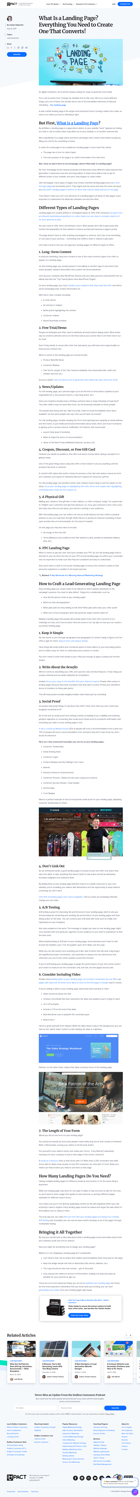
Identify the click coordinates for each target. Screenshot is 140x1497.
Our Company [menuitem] (127, 1427)
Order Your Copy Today (79, 1315)
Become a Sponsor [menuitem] (41, 1442)
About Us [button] (125, 1424)
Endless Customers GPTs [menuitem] (16, 1448)
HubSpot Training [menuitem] (99, 1445)
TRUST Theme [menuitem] (98, 1458)
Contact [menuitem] (125, 1449)
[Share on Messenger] (19, 48)
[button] (119, 1482)
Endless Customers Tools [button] (16, 1442)
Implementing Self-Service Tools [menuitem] (74, 1446)
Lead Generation (13, 38)
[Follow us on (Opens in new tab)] (76, 1478)
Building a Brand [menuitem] (68, 1456)
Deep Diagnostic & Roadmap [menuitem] (104, 1430)
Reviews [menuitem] (125, 1440)
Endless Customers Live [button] (43, 1436)
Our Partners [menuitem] (126, 1443)
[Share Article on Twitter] (15, 48)
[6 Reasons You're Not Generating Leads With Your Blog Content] (54, 1349)
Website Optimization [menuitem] (101, 1452)
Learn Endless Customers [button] (17, 1424)
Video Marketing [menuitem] (68, 1440)
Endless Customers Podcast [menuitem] (45, 1427)
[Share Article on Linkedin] (9, 47)
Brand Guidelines (23, 1491)
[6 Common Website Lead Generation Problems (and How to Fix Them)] (118, 1349)
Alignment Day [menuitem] (98, 1442)
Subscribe (16, 54)
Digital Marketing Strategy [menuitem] (72, 1427)
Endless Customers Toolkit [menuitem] (17, 1452)
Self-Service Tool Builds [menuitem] (102, 1461)
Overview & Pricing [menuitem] (100, 1427)
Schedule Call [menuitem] (125, 4)
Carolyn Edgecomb (16, 25)
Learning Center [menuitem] (13, 1437)
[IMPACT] (12, 4)
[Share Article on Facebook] (12, 47)
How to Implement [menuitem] (14, 1430)
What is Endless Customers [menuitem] (17, 1427)
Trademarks (34, 1491)
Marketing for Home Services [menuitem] (73, 1459)
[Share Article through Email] (27, 47)
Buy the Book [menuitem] (12, 1433)
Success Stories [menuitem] (99, 1433)
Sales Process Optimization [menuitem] (72, 1430)
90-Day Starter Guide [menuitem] (15, 1445)
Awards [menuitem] (124, 1437)
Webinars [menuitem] (37, 1430)
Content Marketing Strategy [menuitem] (72, 1437)
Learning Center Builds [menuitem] (101, 1455)
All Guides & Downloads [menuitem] (16, 1455)
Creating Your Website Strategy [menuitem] (74, 1443)
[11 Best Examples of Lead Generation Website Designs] (86, 1349)
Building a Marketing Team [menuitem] (72, 1449)
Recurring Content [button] (41, 1424)
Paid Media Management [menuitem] (102, 1464)
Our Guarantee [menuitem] (127, 1430)
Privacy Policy (109, 1414)
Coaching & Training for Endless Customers (26, 4)
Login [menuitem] (114, 4)
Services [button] (96, 1439)
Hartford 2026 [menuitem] (39, 1439)
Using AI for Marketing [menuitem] (70, 1433)
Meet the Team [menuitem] (127, 1433)
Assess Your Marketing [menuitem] (71, 1462)
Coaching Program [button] (100, 1424)
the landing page (58, 105)
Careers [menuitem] (125, 1446)
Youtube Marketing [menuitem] (69, 1452)
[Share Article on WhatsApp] (23, 47)
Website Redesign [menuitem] (100, 1448)
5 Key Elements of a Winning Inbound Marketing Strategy (76, 575)
